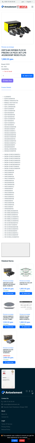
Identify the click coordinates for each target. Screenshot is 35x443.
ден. (23, 1)
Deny (22, 440)
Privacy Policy (5, 426)
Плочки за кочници (7, 47)
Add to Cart (28, 75)
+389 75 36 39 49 (9, 1)
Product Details (6, 87)
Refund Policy (5, 429)
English (29, 1)
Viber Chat (8, 80)
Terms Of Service (6, 424)
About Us (4, 414)
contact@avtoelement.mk (11, 404)
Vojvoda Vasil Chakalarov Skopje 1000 (15, 407)
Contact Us (4, 417)
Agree (15, 440)
